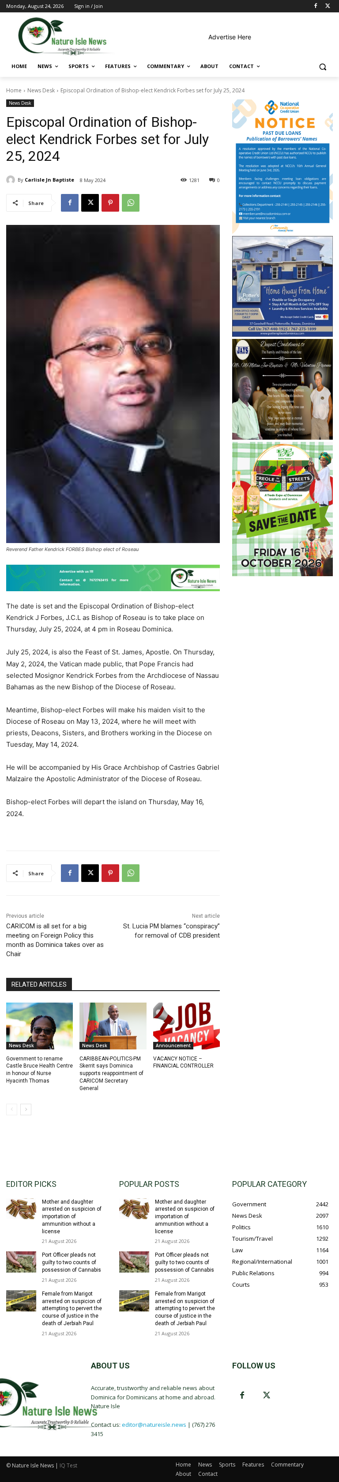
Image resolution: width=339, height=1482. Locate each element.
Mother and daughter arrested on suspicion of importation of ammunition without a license (72, 1217)
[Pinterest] (110, 203)
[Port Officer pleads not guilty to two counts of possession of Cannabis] (21, 1262)
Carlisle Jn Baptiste (49, 179)
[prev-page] (11, 1109)
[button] (322, 66)
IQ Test (68, 1465)
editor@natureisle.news (154, 1425)
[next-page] (25, 1109)
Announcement (173, 1045)
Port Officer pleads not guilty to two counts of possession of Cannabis (71, 1262)
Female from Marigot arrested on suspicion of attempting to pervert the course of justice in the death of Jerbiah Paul (72, 1308)
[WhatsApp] (130, 203)
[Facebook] (315, 6)
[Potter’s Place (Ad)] (282, 334)
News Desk (41, 90)
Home (14, 90)
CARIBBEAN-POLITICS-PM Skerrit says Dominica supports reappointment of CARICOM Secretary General (111, 1073)
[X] (328, 6)
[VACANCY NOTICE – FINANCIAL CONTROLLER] (186, 1026)
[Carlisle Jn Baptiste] (12, 179)
